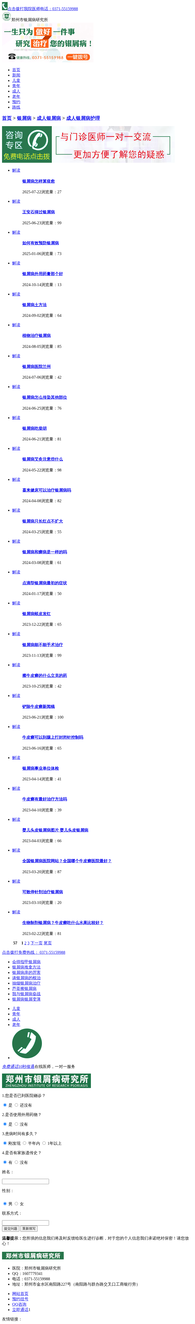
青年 (16, 86)
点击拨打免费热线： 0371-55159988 (33, 952)
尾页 (48, 943)
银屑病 (24, 118)
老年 (16, 96)
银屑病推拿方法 (26, 967)
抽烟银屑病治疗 (26, 983)
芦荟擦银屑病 (24, 988)
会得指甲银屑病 (26, 962)
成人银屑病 (49, 118)
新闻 (16, 75)
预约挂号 (20, 1299)
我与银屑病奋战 (26, 994)
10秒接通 (26, 1066)
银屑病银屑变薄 (26, 999)
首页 (16, 70)
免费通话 (10, 1066)
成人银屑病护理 (83, 118)
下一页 (36, 943)
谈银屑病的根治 (26, 978)
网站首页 (20, 1293)
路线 (16, 107)
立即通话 (20, 1309)
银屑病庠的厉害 (26, 972)
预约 (16, 102)
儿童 (16, 80)
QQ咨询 (19, 1304)
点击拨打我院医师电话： (43, 9)
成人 (16, 91)
